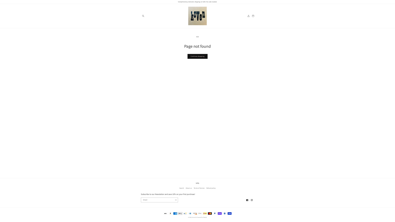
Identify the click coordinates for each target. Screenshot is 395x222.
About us (189, 188)
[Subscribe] (175, 200)
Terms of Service (199, 188)
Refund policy (211, 188)
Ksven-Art (194, 217)
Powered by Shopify (202, 217)
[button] (143, 16)
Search (181, 188)
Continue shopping (197, 56)
